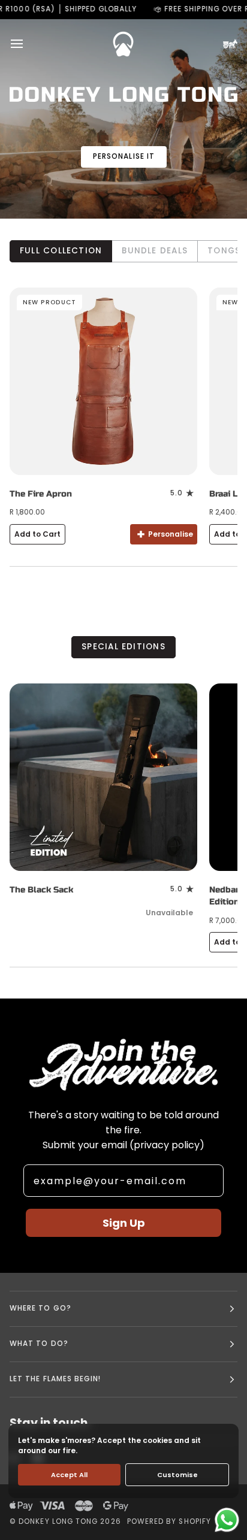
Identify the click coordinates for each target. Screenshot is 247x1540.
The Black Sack (41, 890)
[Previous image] (24, 381)
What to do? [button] (39, 1343)
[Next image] (182, 381)
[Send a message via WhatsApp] (227, 1520)
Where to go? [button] (40, 1308)
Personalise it (124, 156)
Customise (177, 1475)
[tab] (61, 251)
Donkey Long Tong (58, 1521)
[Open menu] (28, 43)
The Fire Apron (41, 494)
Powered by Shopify (169, 1521)
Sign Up (124, 1222)
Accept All (69, 1475)
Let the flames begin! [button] (55, 1379)
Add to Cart (37, 534)
